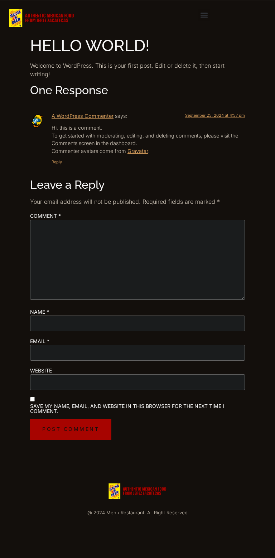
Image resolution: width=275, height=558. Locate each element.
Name (39, 311)
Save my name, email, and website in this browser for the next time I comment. (127, 409)
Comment (45, 215)
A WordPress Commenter (83, 116)
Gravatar (137, 151)
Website (41, 370)
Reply (57, 161)
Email (39, 341)
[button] (204, 15)
